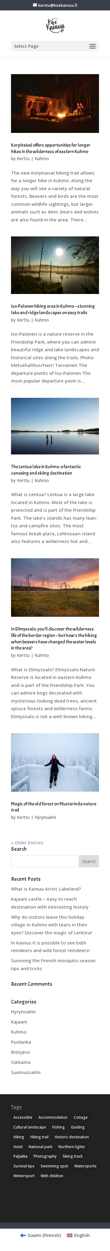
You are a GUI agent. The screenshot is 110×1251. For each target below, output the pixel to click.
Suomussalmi (26, 1072)
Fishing (58, 1127)
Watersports (85, 1166)
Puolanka (21, 1042)
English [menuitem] (82, 1235)
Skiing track (72, 1156)
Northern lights (71, 1146)
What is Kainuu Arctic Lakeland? (46, 889)
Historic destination (72, 1137)
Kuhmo (42, 158)
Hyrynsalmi (45, 817)
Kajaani (19, 1022)
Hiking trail (39, 1137)
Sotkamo (21, 1062)
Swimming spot (54, 1166)
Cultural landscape (29, 1127)
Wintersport (24, 1175)
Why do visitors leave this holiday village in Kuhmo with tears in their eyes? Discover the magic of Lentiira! (51, 925)
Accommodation (53, 1117)
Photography (45, 1156)
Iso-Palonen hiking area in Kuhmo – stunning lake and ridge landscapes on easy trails (53, 309)
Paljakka (20, 1156)
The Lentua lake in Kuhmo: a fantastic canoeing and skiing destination (46, 470)
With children (52, 1175)
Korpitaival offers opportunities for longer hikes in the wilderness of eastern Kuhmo (50, 148)
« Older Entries (27, 842)
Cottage (81, 1117)
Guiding (78, 1127)
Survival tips (24, 1166)
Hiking (18, 1137)
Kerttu (23, 158)
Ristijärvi (20, 1052)
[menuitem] (40, 1235)
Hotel (18, 1146)
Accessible (22, 1117)
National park (40, 1146)
